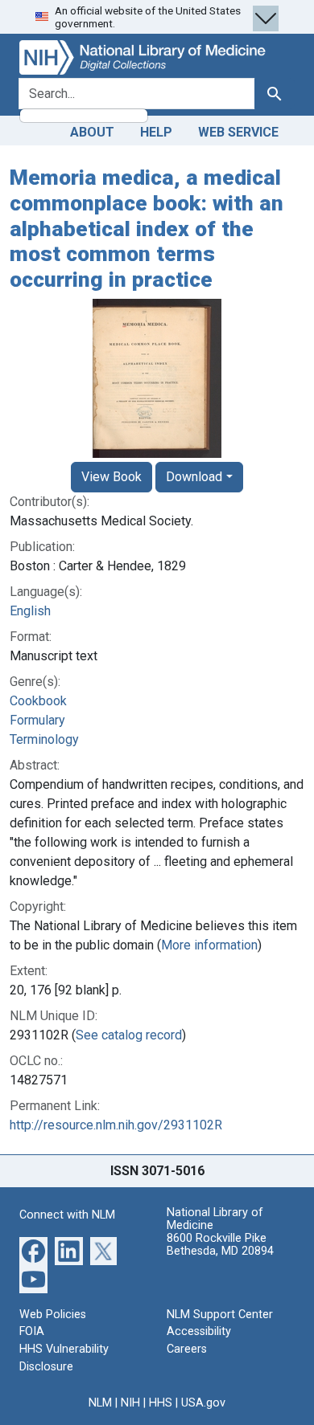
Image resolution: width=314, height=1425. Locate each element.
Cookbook (38, 700)
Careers (187, 1349)
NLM (100, 1403)
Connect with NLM (67, 1215)
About (92, 132)
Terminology (44, 739)
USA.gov (203, 1403)
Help (156, 132)
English (30, 611)
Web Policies (52, 1314)
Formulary (37, 720)
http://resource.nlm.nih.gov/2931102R (116, 1125)
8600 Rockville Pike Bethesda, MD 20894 (220, 1244)
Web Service (238, 132)
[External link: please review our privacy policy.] (33, 1250)
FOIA (31, 1331)
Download (194, 476)
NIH (130, 1403)
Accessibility (199, 1331)
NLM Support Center (220, 1314)
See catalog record (129, 1035)
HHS (160, 1403)
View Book (111, 476)
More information (209, 945)
